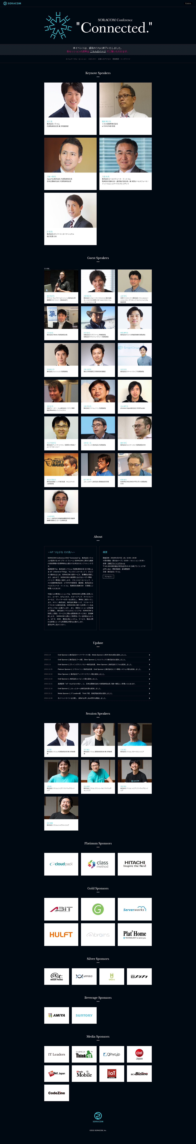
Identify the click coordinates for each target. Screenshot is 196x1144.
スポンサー (92, 59)
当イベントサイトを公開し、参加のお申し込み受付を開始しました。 (82, 698)
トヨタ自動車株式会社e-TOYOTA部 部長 (110, 124)
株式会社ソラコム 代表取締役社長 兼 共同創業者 (61, 751)
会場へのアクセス (104, 59)
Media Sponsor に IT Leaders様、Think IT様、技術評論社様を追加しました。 (86, 693)
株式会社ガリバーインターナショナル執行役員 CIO (60, 234)
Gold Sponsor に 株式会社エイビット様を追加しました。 (78, 679)
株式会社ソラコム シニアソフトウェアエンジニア (61, 788)
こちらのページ (98, 51)
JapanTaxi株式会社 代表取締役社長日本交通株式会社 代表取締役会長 (59, 179)
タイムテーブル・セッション (76, 59)
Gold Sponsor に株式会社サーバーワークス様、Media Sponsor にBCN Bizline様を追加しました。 (93, 655)
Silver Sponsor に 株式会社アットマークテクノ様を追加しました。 (82, 674)
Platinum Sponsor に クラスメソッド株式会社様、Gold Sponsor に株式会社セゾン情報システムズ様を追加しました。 (100, 669)
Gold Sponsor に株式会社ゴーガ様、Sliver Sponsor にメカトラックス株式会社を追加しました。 (92, 659)
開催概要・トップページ (121, 59)
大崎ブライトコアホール (116, 563)
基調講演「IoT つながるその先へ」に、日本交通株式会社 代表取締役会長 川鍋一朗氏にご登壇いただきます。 (97, 684)
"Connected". (98, 28)
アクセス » (108, 576)
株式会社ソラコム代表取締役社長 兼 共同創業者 (58, 124)
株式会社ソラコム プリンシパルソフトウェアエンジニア (97, 788)
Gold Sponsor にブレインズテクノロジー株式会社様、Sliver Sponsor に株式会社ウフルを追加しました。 (95, 664)
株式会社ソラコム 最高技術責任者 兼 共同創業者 (98, 751)
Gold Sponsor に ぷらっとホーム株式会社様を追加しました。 (80, 688)
